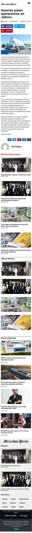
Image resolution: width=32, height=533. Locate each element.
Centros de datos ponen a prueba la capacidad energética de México (13, 383)
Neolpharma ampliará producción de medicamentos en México (13, 199)
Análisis (13, 499)
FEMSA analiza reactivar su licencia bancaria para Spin (13, 359)
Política (13, 507)
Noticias (4, 21)
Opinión (21, 507)
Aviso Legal (23, 515)
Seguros (5, 507)
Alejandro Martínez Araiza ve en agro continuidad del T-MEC (13, 407)
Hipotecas (13, 503)
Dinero (5, 503)
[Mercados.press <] (11, 4)
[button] (29, 3)
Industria (22, 503)
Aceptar (16, 529)
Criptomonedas (24, 499)
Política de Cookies (11, 515)
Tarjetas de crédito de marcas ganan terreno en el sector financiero (16, 251)
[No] (29, 525)
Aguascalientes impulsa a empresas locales (16, 175)
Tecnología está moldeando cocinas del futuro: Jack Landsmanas (14, 225)
